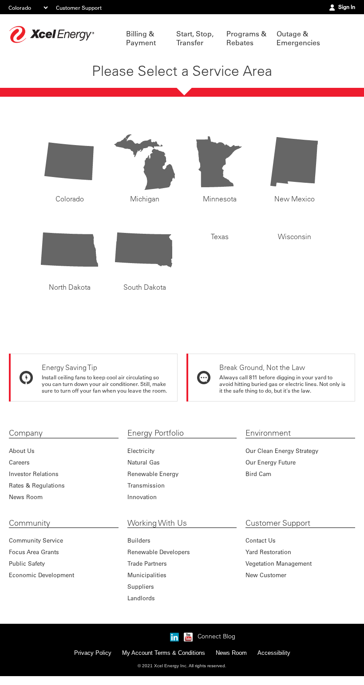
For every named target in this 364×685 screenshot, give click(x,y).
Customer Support (79, 7)
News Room (26, 496)
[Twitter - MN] (146, 644)
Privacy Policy (92, 661)
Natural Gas (143, 462)
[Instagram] (160, 635)
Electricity (140, 450)
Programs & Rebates (246, 38)
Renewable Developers (158, 551)
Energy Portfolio (155, 433)
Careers (19, 462)
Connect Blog (216, 645)
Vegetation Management (278, 563)
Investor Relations (34, 473)
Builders (138, 540)
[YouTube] (188, 644)
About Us (22, 450)
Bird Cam (258, 473)
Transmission (146, 485)
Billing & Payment (141, 38)
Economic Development (41, 575)
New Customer (265, 575)
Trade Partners (147, 563)
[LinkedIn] (174, 644)
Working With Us (157, 523)
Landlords (141, 598)
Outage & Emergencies (297, 38)
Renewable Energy (152, 473)
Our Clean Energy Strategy (281, 450)
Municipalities (146, 575)
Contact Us (260, 540)
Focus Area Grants (34, 551)
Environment (268, 433)
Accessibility (273, 661)
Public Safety (27, 563)
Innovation (142, 496)
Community (29, 523)
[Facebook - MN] (133, 644)
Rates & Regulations (37, 485)
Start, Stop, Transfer (195, 38)
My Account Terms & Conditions (163, 661)
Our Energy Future (270, 462)
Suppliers (140, 586)
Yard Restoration (268, 551)
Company (26, 433)
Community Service (36, 540)
